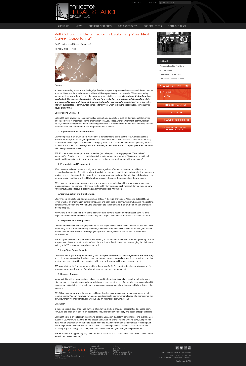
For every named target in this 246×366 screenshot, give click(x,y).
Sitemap (177, 353)
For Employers (153, 26)
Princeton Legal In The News (171, 65)
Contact (170, 353)
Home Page (136, 3)
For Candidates (128, 26)
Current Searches (100, 26)
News (79, 26)
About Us (63, 26)
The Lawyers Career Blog (170, 74)
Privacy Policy (186, 353)
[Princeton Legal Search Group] (86, 11)
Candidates (178, 358)
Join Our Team (177, 26)
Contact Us (152, 3)
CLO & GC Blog (165, 70)
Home (163, 353)
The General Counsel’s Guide (171, 78)
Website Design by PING (183, 361)
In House (166, 92)
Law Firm (166, 96)
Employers (187, 358)
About (172, 355)
